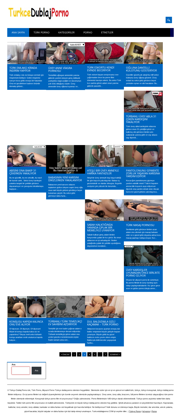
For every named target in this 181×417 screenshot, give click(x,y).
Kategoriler (66, 32)
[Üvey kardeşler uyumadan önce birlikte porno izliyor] (143, 265)
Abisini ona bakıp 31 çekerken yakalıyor (22, 172)
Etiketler (107, 32)
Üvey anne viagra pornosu (60, 69)
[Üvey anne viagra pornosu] (65, 63)
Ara (36, 370)
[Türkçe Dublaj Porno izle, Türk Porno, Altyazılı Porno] (39, 21)
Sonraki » (115, 354)
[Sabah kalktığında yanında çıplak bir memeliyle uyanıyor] (104, 220)
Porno (87, 32)
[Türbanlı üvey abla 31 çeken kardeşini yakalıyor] (143, 111)
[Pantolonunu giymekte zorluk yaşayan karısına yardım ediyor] (143, 165)
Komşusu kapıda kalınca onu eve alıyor (26, 323)
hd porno (146, 411)
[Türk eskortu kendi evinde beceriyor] (104, 62)
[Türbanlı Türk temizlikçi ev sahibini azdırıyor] (65, 316)
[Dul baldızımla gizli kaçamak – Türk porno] (104, 317)
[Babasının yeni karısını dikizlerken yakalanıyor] (65, 172)
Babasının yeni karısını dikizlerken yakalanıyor (65, 179)
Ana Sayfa (18, 32)
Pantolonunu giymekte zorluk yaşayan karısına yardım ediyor (143, 173)
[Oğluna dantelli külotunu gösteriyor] (143, 63)
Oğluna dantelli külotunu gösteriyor (141, 69)
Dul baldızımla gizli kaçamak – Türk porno (102, 323)
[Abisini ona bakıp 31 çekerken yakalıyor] (26, 165)
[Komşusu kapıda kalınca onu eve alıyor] (26, 317)
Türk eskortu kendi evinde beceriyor (100, 69)
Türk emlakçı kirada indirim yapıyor (23, 69)
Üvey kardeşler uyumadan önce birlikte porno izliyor (143, 272)
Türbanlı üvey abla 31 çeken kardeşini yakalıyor (141, 119)
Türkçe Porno (135, 411)
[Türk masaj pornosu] (143, 220)
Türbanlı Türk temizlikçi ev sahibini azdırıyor (65, 323)
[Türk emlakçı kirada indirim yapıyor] (26, 63)
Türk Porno (41, 32)
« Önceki (65, 354)
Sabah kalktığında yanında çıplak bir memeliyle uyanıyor (100, 227)
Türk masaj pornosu (140, 225)
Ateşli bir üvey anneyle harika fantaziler (103, 172)
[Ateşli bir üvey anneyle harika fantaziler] (104, 165)
